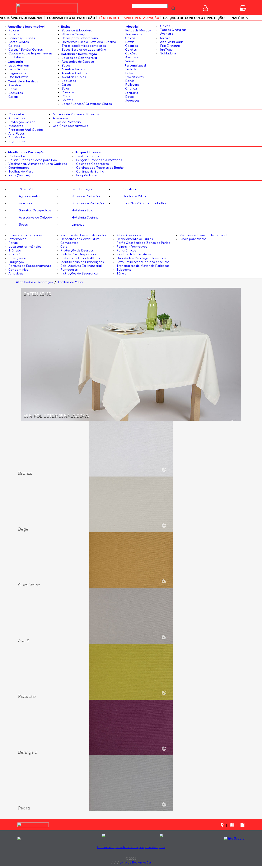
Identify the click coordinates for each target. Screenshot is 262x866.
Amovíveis (15, 273)
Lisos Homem (18, 65)
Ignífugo (166, 49)
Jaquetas (15, 92)
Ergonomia (16, 141)
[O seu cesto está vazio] (243, 8)
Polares (14, 30)
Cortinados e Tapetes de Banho (99, 167)
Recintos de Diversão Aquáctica (83, 235)
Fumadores (69, 269)
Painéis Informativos (131, 246)
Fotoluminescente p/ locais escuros (142, 262)
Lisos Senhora (19, 69)
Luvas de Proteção (66, 122)
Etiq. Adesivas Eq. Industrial (81, 265)
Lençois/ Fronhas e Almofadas (98, 160)
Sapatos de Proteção (87, 203)
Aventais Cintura (74, 73)
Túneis (121, 273)
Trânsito (14, 250)
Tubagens (123, 269)
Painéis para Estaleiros (25, 235)
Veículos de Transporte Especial (203, 235)
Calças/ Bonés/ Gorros (25, 49)
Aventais (14, 85)
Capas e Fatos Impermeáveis (30, 53)
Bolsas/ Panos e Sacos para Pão (32, 160)
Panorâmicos (126, 250)
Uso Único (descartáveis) (70, 125)
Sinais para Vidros (192, 239)
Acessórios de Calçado (35, 217)
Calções (130, 53)
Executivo (25, 203)
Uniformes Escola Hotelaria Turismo (88, 42)
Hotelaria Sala (82, 210)
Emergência (17, 258)
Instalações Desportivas (78, 254)
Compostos (69, 242)
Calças (13, 96)
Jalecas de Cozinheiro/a (79, 57)
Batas (12, 89)
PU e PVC (25, 189)
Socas (23, 224)
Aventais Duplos (73, 77)
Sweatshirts (134, 77)
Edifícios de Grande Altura (80, 258)
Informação (17, 239)
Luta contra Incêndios (24, 246)
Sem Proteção (82, 189)
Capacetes (16, 114)
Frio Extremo (169, 45)
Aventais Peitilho (73, 69)
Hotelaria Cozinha (85, 217)
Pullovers (131, 84)
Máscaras (15, 125)
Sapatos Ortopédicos (34, 210)
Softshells (16, 57)
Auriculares (16, 118)
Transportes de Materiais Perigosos (143, 265)
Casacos (67, 92)
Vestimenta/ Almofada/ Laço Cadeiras (37, 163)
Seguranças (17, 73)
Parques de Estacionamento (29, 265)
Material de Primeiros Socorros (75, 114)
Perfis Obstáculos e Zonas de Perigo (143, 242)
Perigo (13, 242)
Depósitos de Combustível (80, 239)
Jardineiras (133, 34)
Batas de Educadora (76, 30)
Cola (63, 246)
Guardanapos (18, 167)
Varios (129, 61)
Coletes (14, 45)
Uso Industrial (18, 77)
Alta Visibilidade (171, 42)
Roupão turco (86, 175)
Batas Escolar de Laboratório (83, 49)
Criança (130, 88)
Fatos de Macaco (137, 30)
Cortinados (16, 156)
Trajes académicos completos (83, 45)
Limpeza (77, 224)
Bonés (129, 80)
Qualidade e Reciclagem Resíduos (141, 258)
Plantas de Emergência (133, 254)
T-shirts (130, 69)
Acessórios (60, 118)
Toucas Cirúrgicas (172, 29)
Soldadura (167, 53)
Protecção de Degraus (77, 250)
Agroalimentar (29, 196)
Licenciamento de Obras (134, 239)
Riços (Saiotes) (19, 175)
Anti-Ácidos (16, 137)
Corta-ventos (18, 42)
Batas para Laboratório (79, 38)
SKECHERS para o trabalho (144, 203)
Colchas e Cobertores (92, 163)
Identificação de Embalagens (82, 262)
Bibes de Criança (73, 34)
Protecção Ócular (21, 122)
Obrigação (16, 262)
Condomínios (18, 269)
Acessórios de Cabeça (77, 61)
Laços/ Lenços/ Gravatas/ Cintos (86, 103)
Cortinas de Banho (89, 171)
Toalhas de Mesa (21, 171)
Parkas (13, 34)
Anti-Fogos (16, 133)
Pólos (65, 96)
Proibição (15, 254)
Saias (65, 88)
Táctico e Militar (135, 196)
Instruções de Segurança (79, 273)
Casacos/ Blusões (21, 38)
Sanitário (130, 189)
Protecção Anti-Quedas (26, 129)
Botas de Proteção (85, 196)
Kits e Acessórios (128, 235)
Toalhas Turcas (87, 156)
